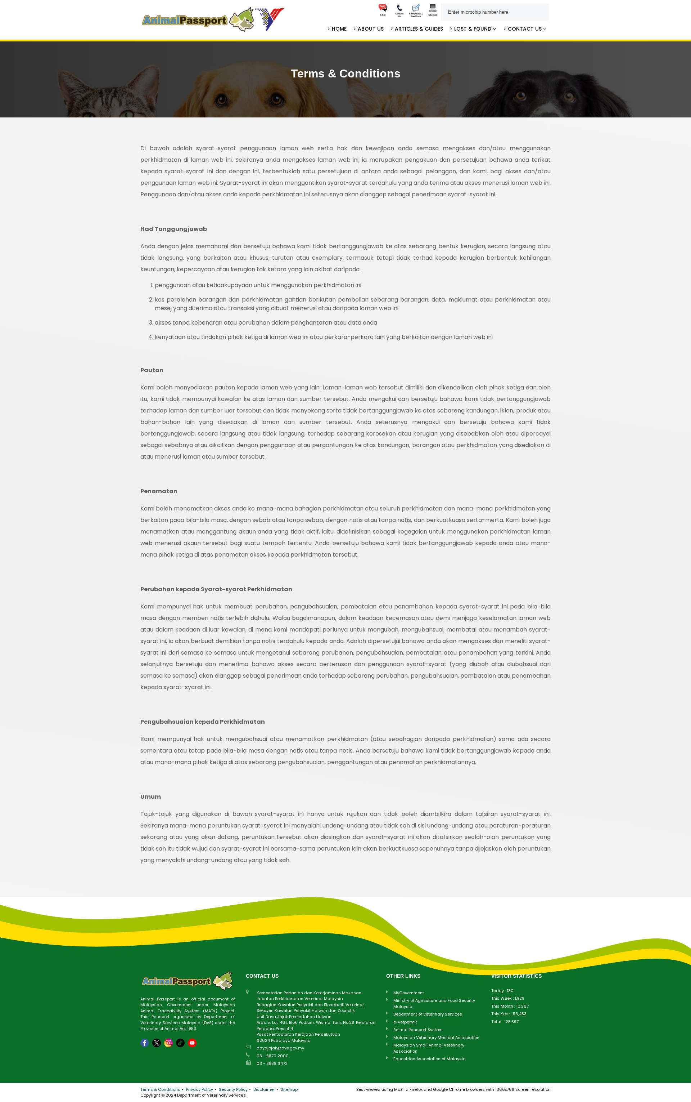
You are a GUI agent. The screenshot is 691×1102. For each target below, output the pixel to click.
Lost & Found (473, 28)
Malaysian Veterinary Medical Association (436, 1037)
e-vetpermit (405, 1022)
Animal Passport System (418, 1029)
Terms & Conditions (160, 1089)
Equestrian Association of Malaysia (429, 1059)
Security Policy (233, 1089)
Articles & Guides (418, 28)
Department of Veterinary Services (427, 1014)
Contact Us (524, 28)
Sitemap (289, 1089)
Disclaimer (264, 1089)
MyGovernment (408, 993)
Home (338, 28)
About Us (370, 28)
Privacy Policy (199, 1089)
